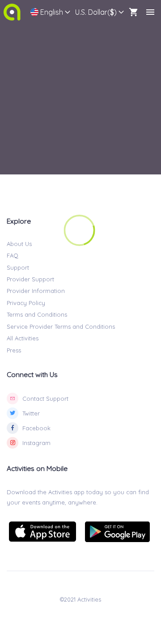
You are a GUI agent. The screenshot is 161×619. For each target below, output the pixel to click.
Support (18, 267)
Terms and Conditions (37, 314)
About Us (19, 243)
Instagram (36, 442)
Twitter (31, 413)
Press (14, 350)
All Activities (22, 338)
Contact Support (45, 398)
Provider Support (30, 279)
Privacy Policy (26, 302)
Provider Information (36, 290)
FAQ (12, 255)
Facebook (36, 428)
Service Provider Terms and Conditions (61, 326)
